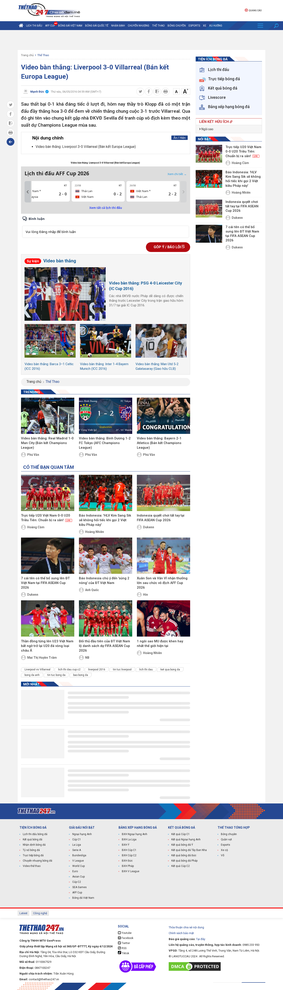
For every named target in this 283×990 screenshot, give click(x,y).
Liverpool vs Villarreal (37, 669)
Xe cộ (224, 850)
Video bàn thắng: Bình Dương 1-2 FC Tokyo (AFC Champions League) (105, 443)
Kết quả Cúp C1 (180, 834)
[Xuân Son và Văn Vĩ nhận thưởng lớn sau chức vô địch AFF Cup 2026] (163, 556)
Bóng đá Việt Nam (70, 25)
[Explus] (105, 227)
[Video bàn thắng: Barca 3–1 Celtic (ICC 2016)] (50, 341)
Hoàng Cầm (35, 527)
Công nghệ (40, 913)
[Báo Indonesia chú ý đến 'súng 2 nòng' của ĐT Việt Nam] (105, 556)
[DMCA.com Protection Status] (196, 966)
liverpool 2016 (96, 669)
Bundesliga (79, 855)
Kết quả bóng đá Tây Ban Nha (189, 850)
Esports (194, 25)
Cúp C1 (76, 839)
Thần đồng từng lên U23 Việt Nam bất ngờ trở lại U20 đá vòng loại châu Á (47, 645)
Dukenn (148, 527)
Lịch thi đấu (34, 25)
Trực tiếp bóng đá (33, 855)
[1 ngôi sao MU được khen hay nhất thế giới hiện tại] (163, 618)
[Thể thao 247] (49, 10)
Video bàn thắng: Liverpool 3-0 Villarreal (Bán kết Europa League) (86, 147)
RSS (123, 948)
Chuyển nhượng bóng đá (37, 860)
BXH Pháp (128, 866)
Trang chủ (27, 55)
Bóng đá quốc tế (96, 25)
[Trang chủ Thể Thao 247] (21, 25)
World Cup (78, 866)
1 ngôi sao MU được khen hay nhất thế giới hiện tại (160, 643)
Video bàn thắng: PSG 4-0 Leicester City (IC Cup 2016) (145, 286)
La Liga (76, 844)
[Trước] (28, 192)
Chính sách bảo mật (181, 933)
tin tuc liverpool (122, 669)
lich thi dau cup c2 (69, 669)
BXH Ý (125, 844)
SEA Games (79, 887)
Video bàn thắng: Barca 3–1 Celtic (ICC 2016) (49, 366)
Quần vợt (226, 839)
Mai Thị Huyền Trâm (42, 657)
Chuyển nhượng (138, 25)
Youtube (126, 933)
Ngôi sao (207, 129)
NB (87, 657)
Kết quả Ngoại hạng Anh (186, 839)
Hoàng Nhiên (94, 532)
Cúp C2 (76, 881)
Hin (145, 594)
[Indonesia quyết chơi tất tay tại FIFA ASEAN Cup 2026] (163, 493)
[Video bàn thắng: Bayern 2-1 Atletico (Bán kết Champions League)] (163, 416)
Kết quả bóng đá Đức (183, 855)
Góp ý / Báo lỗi (168, 247)
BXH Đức (127, 860)
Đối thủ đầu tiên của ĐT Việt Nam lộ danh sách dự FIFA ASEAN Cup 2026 (104, 645)
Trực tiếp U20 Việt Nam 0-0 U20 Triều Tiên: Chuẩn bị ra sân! (46, 517)
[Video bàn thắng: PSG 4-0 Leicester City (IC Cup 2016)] (65, 294)
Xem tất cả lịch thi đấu (105, 208)
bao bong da (80, 675)
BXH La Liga (129, 839)
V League (78, 860)
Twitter (125, 943)
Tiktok (125, 953)
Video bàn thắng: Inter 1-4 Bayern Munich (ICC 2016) (104, 366)
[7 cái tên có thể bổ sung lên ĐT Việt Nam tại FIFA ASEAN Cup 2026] (47, 556)
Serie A (76, 850)
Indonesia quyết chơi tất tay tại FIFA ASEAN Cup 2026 (160, 517)
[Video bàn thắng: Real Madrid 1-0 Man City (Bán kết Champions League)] (47, 416)
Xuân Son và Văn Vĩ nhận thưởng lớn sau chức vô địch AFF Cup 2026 (162, 582)
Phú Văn (33, 454)
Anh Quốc (92, 590)
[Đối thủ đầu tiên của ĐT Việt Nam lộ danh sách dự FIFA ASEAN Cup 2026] (105, 618)
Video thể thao (31, 866)
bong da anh (32, 675)
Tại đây (200, 939)
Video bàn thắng (51, 260)
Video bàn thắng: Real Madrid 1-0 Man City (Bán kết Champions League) (47, 443)
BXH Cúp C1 (129, 850)
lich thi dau (146, 669)
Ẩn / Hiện (179, 137)
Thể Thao (158, 25)
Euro (75, 871)
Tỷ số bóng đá (31, 850)
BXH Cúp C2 (129, 855)
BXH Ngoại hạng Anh (134, 834)
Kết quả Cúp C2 (180, 866)
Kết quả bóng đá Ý (182, 844)
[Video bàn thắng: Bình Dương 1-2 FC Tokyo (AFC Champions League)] (105, 416)
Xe (204, 25)
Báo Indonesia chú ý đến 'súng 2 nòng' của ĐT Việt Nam (104, 580)
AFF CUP (50, 25)
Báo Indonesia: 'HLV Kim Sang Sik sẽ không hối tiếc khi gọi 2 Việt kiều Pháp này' (105, 520)
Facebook (127, 938)
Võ (222, 855)
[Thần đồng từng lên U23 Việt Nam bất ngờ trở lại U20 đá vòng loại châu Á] (47, 618)
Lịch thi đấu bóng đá (35, 834)
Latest (23, 913)
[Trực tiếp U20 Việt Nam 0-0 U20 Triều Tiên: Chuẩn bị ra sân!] (47, 493)
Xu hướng (215, 25)
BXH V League (130, 871)
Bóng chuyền (177, 25)
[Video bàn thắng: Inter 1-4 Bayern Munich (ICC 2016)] (105, 341)
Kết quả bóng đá (32, 839)
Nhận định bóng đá (34, 844)
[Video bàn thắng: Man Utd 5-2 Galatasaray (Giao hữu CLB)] (161, 341)
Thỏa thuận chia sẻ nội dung (186, 927)
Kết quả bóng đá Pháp (184, 860)
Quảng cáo (255, 10)
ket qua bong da (170, 669)
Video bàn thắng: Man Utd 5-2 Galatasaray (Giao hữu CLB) (157, 366)
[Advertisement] (141, 40)
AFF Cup (77, 892)
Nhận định (118, 25)
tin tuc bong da (56, 675)
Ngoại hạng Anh (82, 834)
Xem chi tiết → (177, 174)
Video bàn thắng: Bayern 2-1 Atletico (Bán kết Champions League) (159, 443)
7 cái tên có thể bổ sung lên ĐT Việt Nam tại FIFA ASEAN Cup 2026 (45, 582)
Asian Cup (78, 876)
